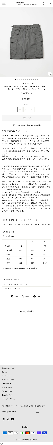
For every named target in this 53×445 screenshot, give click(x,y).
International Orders (9, 399)
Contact (4, 372)
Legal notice (6, 383)
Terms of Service (8, 379)
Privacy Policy (7, 387)
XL (32, 109)
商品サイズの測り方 (12, 280)
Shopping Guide (8, 368)
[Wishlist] (1, 443)
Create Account (7, 376)
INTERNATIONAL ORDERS (15, 284)
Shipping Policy (7, 395)
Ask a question (12, 289)
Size (26, 105)
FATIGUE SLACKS (26, 83)
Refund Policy (7, 391)
